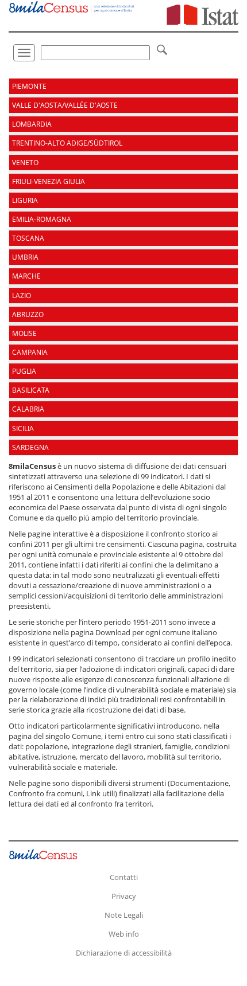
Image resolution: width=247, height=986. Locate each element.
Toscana (28, 238)
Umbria (25, 257)
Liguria (25, 200)
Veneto (25, 162)
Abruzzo (28, 314)
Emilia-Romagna (41, 219)
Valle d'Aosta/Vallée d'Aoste (65, 105)
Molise (24, 333)
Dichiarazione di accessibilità (124, 953)
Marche (26, 276)
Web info (124, 934)
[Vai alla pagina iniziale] (72, 6)
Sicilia (23, 428)
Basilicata (30, 390)
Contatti (124, 877)
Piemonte (29, 86)
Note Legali (124, 915)
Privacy (123, 896)
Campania (30, 352)
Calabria (28, 409)
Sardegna (30, 447)
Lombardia (32, 124)
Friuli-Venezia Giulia (48, 181)
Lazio (21, 295)
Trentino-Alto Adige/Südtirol (67, 143)
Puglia (24, 371)
